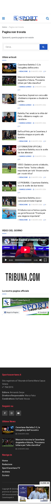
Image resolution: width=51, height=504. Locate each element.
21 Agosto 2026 (36, 204)
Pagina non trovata (16, 27)
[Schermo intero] (45, 260)
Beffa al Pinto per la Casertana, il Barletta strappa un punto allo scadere (32, 134)
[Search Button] (47, 18)
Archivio (6, 472)
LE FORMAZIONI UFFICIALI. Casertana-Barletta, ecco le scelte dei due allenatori (33, 149)
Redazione (7, 464)
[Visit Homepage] (25, 18)
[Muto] (40, 260)
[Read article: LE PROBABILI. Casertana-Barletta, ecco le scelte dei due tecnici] (9, 186)
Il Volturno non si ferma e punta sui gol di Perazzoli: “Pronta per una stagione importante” (32, 213)
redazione (23, 71)
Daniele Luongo (25, 87)
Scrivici (5, 475)
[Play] (5, 260)
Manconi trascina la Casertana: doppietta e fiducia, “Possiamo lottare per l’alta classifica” (31, 80)
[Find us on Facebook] (5, 413)
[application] (25, 250)
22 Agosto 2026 (40, 87)
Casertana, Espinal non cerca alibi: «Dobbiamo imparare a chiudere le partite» (33, 98)
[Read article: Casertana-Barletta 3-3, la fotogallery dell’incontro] (9, 68)
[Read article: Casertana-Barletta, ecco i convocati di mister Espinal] (9, 201)
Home (4, 27)
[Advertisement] (25, 340)
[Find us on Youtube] (18, 413)
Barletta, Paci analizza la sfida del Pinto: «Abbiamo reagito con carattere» (32, 116)
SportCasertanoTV (11, 468)
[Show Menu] (3, 18)
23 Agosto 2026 (36, 71)
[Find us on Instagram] (11, 413)
